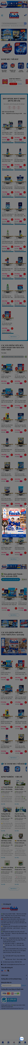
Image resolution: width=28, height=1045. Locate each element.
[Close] (26, 506)
